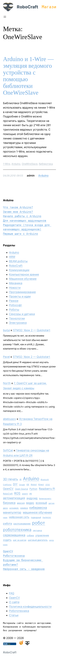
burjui (6, 330)
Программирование (22, 292)
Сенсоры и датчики (22, 314)
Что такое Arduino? (18, 207)
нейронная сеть (19, 517)
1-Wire (6, 163)
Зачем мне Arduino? (18, 211)
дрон (5, 508)
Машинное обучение (22, 278)
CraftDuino (7, 485)
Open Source (21, 489)
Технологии (17, 318)
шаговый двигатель (38, 540)
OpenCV (8, 488)
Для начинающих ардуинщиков (24, 220)
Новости (15, 287)
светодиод (37, 530)
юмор (5, 545)
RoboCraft (27, 6)
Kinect (41, 484)
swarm (25, 494)
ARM (12, 256)
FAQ (11, 593)
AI (20, 479)
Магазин (50, 7)
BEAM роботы (18, 261)
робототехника (17, 529)
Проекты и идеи (20, 296)
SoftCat (8, 450)
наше (5, 517)
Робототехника (14, 555)
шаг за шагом (19, 540)
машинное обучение (37, 512)
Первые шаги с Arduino (20, 233)
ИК (30, 494)
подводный (36, 517)
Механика (15, 283)
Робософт (15, 305)
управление (42, 535)
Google (22, 485)
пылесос (47, 517)
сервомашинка (14, 535)
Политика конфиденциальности (30, 606)
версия (21, 503)
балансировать (45, 498)
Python (33, 488)
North (7, 383)
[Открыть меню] (5, 17)
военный (41, 502)
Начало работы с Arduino (22, 216)
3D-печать (10, 479)
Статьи (13, 615)
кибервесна (38, 508)
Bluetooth (45, 480)
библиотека (46, 163)
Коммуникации (19, 270)
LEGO (47, 485)
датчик (51, 503)
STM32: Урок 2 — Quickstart (31, 330)
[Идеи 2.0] (21, 644)
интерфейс (14, 508)
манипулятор (12, 512)
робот (38, 523)
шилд (51, 540)
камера (24, 508)
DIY (15, 484)
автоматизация (14, 498)
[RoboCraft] (27, 644)
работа (7, 523)
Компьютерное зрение (24, 274)
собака (30, 535)
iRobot (34, 484)
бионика (9, 503)
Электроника (18, 322)
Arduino (15, 163)
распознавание (22, 523)
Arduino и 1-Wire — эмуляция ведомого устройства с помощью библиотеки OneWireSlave (28, 76)
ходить (7, 539)
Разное (13, 300)
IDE (27, 485)
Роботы (14, 309)
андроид (32, 498)
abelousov (9, 418)
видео (30, 502)
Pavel (6, 356)
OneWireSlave (30, 163)
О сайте (14, 602)
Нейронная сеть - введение (24, 569)
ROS (17, 493)
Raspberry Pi (47, 488)
